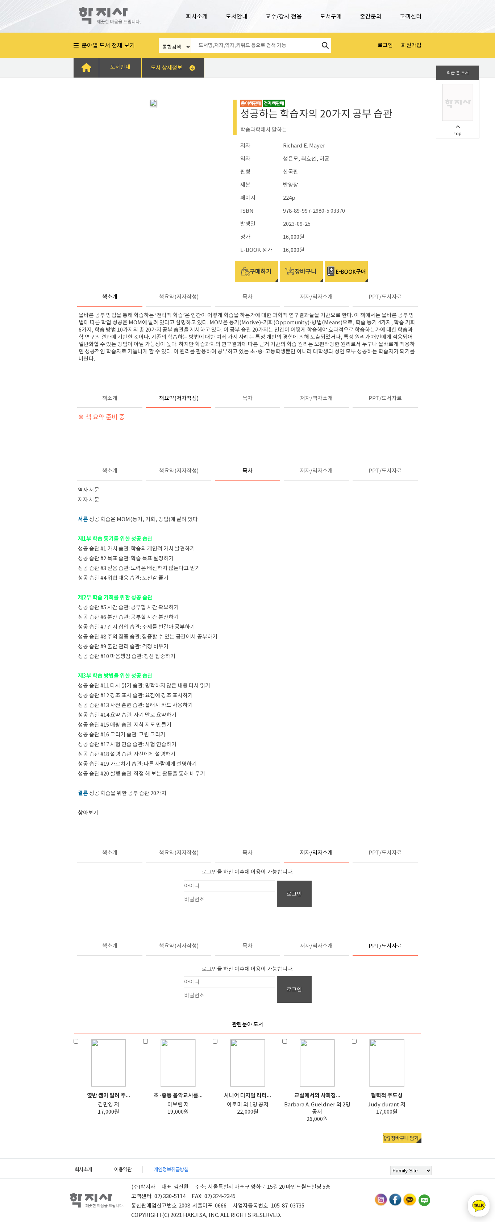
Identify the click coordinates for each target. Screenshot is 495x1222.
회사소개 (197, 16)
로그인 (294, 893)
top (458, 133)
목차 (247, 296)
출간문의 (371, 16)
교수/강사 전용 (284, 16)
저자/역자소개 (316, 296)
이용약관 (123, 1169)
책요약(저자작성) (179, 296)
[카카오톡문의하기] (479, 1206)
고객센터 (410, 16)
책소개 (109, 296)
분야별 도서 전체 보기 (107, 45)
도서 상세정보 (166, 67)
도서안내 (237, 16)
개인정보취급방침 (171, 1169)
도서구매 (331, 16)
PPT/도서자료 (385, 296)
